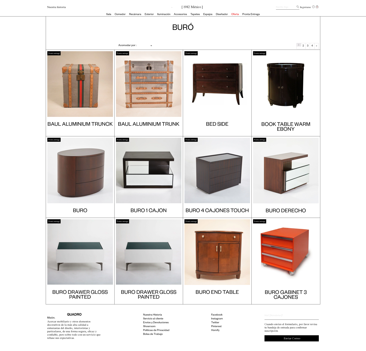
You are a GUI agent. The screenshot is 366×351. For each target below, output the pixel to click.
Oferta (235, 14)
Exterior (149, 14)
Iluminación (163, 14)
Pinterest (216, 326)
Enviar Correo (292, 338)
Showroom (149, 326)
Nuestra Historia (152, 315)
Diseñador (222, 14)
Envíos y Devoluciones (156, 322)
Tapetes (195, 14)
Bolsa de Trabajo (153, 334)
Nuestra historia (56, 7)
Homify (215, 330)
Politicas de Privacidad (156, 330)
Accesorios (180, 14)
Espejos (207, 14)
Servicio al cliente (153, 319)
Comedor (120, 14)
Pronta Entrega (251, 14)
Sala (108, 14)
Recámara (135, 14)
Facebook (217, 315)
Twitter (215, 322)
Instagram (217, 319)
